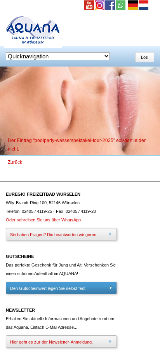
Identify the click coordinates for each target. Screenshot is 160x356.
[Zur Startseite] (33, 46)
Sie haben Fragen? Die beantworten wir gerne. (53, 234)
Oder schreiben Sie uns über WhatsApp (43, 219)
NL (144, 5)
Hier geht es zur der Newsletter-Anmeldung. (51, 342)
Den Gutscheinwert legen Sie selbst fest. (48, 288)
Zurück (15, 162)
